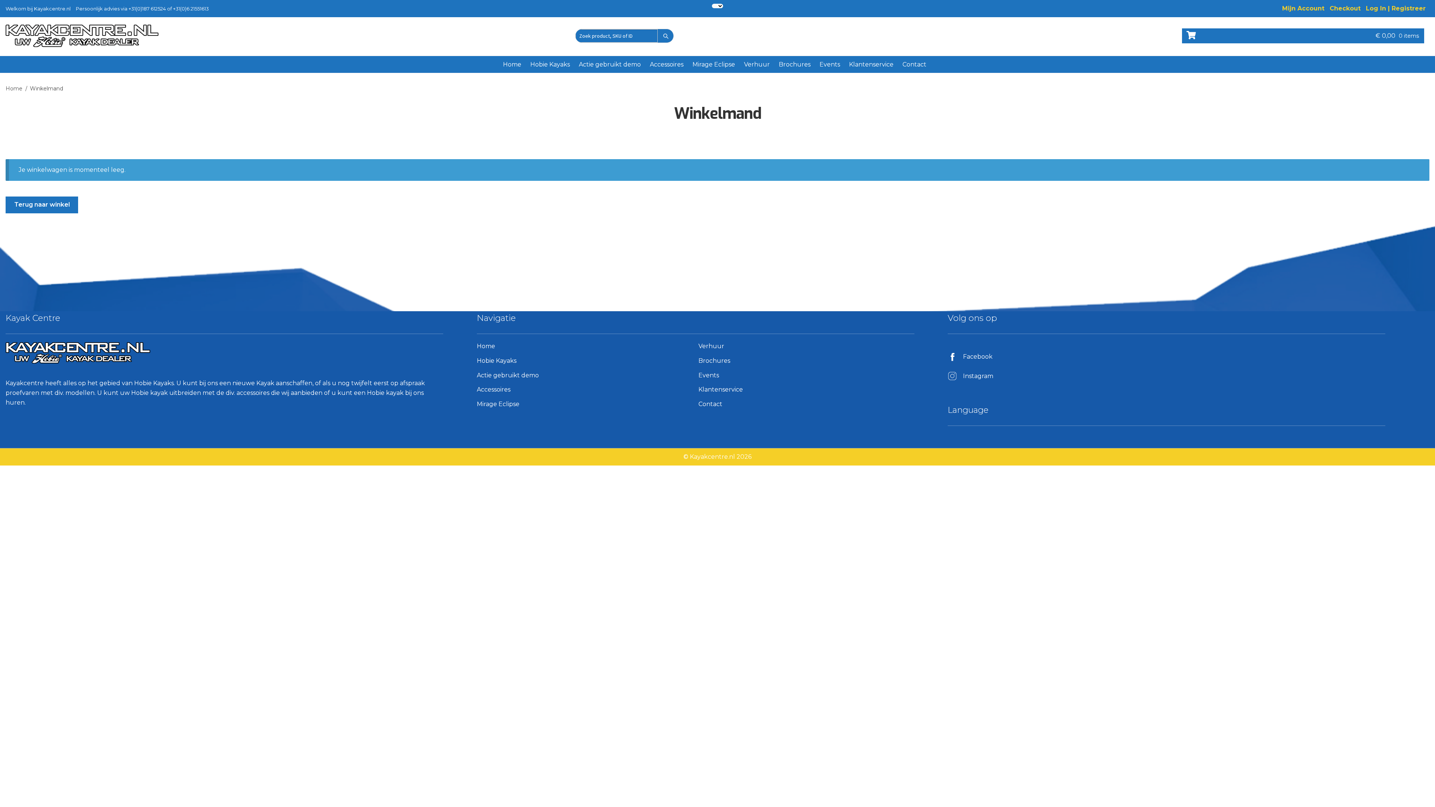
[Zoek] (665, 36)
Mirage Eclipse (713, 64)
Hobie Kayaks (550, 64)
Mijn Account (1303, 8)
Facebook (978, 356)
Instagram (978, 376)
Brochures (795, 64)
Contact (914, 64)
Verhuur (757, 64)
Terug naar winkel (42, 204)
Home (512, 64)
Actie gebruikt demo (610, 64)
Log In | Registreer (1396, 8)
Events (830, 64)
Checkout (1345, 8)
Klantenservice (871, 64)
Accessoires (666, 64)
